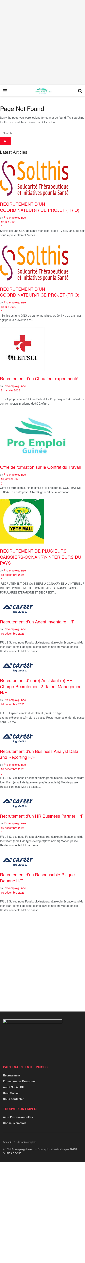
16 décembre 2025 (12, 633)
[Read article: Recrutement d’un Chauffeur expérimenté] (42, 349)
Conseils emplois (14, 1123)
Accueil (7, 1142)
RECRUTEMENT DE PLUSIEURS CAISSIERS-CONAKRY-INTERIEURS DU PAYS (40, 557)
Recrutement (11, 1075)
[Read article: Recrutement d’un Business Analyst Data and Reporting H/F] (42, 736)
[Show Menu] (5, 90)
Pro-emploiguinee (15, 217)
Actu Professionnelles (18, 1117)
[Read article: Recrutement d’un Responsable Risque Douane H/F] (42, 859)
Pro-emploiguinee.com (23, 1149)
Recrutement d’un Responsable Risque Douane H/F (37, 877)
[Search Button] (80, 90)
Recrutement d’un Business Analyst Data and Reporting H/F (39, 754)
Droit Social (11, 1093)
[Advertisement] (42, 42)
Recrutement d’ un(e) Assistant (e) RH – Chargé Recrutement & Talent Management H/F (41, 686)
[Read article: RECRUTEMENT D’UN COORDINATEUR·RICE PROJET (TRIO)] (42, 177)
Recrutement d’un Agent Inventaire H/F (37, 622)
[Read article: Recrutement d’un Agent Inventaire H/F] (42, 606)
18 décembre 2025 (12, 575)
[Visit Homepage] (42, 90)
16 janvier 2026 (10, 479)
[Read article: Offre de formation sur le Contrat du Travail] (42, 435)
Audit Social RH (13, 1087)
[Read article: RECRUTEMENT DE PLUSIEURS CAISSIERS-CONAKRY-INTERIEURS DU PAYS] (42, 521)
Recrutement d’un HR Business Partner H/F (41, 816)
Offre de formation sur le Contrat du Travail (40, 467)
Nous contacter (13, 1099)
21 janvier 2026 (10, 390)
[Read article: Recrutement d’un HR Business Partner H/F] (42, 801)
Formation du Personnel (19, 1081)
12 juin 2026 (8, 222)
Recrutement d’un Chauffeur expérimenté (39, 378)
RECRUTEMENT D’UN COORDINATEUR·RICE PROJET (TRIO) (39, 207)
